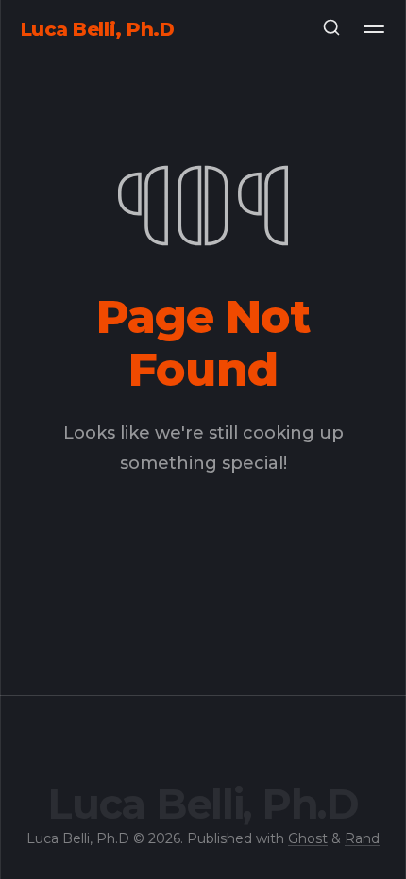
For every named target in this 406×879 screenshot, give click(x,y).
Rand (362, 838)
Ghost (308, 838)
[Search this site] (331, 29)
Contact (203, 106)
